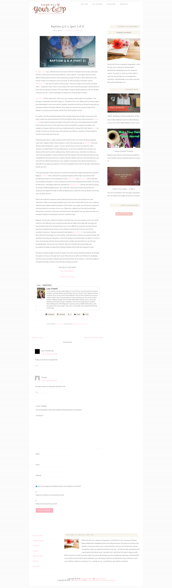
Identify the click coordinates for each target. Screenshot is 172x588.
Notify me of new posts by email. (46, 504)
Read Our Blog (37, 536)
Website (38, 475)
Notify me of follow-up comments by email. (50, 495)
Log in (112, 580)
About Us (36, 561)
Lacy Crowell (67, 30)
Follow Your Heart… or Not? (124, 189)
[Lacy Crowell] (41, 293)
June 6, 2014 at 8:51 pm (49, 381)
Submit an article (38, 541)
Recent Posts (47, 285)
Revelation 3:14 (40, 84)
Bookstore (36, 566)
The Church (60, 324)
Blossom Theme (77, 580)
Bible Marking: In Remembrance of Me (123, 116)
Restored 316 (100, 579)
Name (38, 454)
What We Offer (38, 556)
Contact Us (36, 546)
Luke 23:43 (39, 98)
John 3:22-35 (83, 179)
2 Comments (78, 30)
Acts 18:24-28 (78, 232)
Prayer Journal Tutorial (124, 151)
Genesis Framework (93, 580)
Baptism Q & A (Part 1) (68, 277)
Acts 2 (94, 128)
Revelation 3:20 (41, 72)
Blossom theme (87, 579)
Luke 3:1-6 (45, 176)
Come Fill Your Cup (50, 9)
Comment (39, 416)
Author (39, 285)
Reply (37, 365)
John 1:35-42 (72, 179)
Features (36, 551)
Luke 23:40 (87, 143)
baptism (75, 324)
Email (37, 465)
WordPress (105, 580)
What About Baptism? (68, 271)
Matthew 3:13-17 (74, 185)
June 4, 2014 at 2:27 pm (49, 354)
